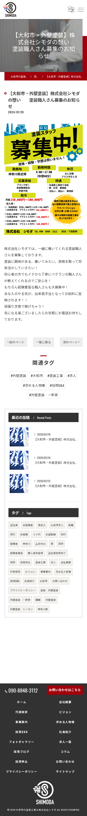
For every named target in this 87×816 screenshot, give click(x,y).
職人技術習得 (35, 553)
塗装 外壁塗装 (49, 590)
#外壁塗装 (18, 375)
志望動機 (51, 534)
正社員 (14, 525)
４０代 (37, 534)
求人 (53, 562)
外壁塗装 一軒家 (20, 599)
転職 (70, 525)
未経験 (24, 534)
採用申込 (25, 562)
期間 (38, 599)
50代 (63, 534)
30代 (12, 534)
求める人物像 (63, 571)
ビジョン (30, 571)
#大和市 (37, 375)
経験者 (14, 543)
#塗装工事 (55, 375)
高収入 (42, 525)
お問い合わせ (60, 581)
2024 (60, 543)
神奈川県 (43, 609)
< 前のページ (15, 342)
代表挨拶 (15, 571)
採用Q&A (14, 581)
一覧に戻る (43, 342)
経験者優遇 (16, 553)
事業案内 (46, 571)
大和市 (43, 581)
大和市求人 (57, 525)
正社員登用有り (57, 553)
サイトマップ (65, 771)
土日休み (40, 543)
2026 (12, 562)
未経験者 (28, 525)
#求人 (72, 375)
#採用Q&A (57, 385)
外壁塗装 (51, 599)
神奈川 (26, 543)
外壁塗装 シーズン (21, 609)
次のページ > (71, 342)
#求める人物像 (34, 385)
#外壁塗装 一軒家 (43, 394)
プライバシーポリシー (22, 590)
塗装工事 (40, 562)
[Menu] (80, 9)
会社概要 (66, 562)
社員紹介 (29, 581)
